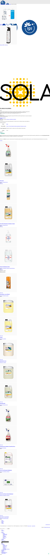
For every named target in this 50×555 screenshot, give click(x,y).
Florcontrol (2, 180)
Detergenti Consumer (5, 295)
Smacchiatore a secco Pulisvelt (5, 294)
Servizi (4, 533)
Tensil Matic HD (2, 403)
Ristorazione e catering (23, 126)
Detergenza (3, 4)
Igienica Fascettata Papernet (3, 24)
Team (3, 535)
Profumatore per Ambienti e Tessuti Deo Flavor (7, 446)
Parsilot (1, 337)
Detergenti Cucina (5, 182)
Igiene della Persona (12, 268)
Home (1, 4)
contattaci (1, 118)
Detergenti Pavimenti (5, 518)
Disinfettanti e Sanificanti (8, 4)
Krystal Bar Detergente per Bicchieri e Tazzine (7, 223)
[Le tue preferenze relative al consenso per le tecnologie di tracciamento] (48, 553)
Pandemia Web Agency (47, 527)
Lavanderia (4, 362)
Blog (3, 537)
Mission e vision (5, 534)
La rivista (4, 538)
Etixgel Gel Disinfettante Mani (5, 266)
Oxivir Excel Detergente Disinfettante (6, 470)
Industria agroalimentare (17, 126)
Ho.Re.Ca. (7, 126)
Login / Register (4, 553)
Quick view (1, 183)
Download (4, 536)
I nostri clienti (4, 546)
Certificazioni (4, 547)
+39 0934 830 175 (47, 524)
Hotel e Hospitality (11, 126)
